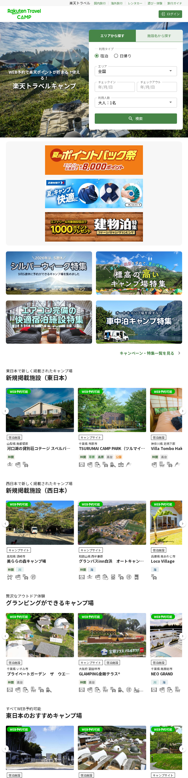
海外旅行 (117, 3)
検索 (139, 118)
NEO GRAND (162, 674)
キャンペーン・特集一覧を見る (147, 353)
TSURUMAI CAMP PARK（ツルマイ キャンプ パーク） (126, 448)
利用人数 (104, 98)
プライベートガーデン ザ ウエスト (40, 674)
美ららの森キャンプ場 (26, 561)
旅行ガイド (174, 3)
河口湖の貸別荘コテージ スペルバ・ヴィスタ (46, 448)
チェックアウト (150, 82)
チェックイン (107, 82)
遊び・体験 (155, 3)
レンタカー (135, 3)
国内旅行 (100, 3)
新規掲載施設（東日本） (38, 377)
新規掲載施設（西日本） (38, 490)
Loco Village (163, 561)
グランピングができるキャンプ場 (50, 602)
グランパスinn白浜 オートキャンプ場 (113, 561)
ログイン (173, 14)
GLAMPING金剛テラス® (99, 674)
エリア (102, 66)
